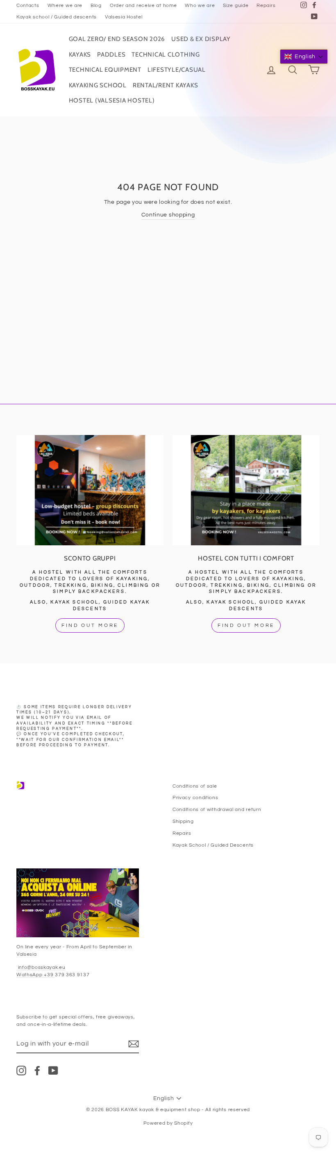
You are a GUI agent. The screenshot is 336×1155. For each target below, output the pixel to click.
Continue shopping (168, 215)
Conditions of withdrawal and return (217, 809)
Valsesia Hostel (124, 16)
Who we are (200, 5)
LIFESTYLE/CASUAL (177, 69)
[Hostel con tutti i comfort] (246, 490)
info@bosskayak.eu (41, 967)
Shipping (183, 821)
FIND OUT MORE (89, 625)
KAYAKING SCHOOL (98, 85)
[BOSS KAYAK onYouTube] (53, 1070)
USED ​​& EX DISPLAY (201, 39)
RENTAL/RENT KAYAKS (165, 85)
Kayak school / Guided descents (56, 16)
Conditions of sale (195, 786)
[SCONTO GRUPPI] (89, 490)
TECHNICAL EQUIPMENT (105, 69)
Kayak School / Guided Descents (213, 845)
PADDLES (111, 54)
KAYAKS (80, 54)
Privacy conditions (195, 797)
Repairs (266, 5)
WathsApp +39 (35, 974)
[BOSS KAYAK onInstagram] (21, 1070)
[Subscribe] (133, 1044)
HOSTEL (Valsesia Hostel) (112, 100)
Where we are (65, 5)
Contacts (27, 5)
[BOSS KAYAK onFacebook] (37, 1070)
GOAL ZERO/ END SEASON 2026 (117, 39)
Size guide (235, 5)
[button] (303, 57)
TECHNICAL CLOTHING (166, 54)
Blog (96, 5)
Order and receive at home (143, 5)
